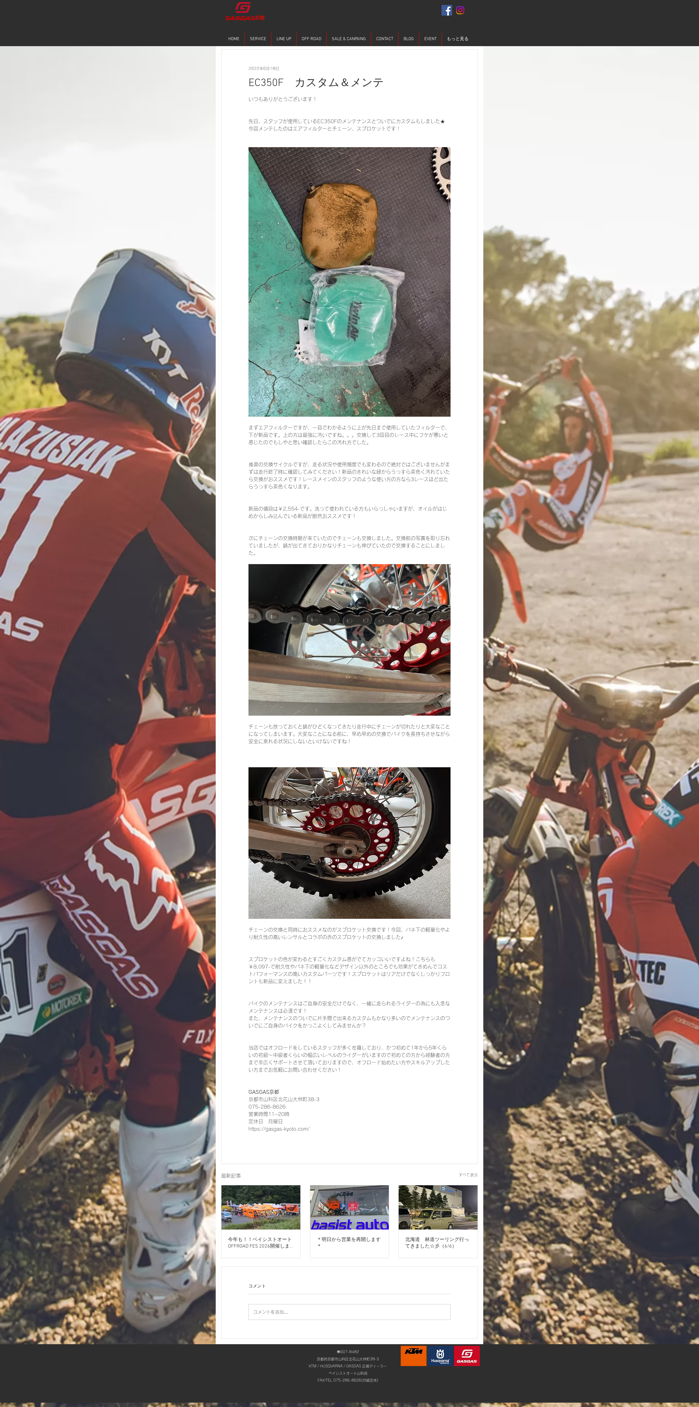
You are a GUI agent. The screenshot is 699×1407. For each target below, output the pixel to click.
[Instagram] (460, 10)
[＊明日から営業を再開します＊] (349, 1207)
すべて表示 (468, 1175)
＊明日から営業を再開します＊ (349, 1243)
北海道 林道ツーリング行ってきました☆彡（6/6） (437, 1243)
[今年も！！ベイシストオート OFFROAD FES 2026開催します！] (260, 1207)
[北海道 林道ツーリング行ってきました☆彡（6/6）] (438, 1207)
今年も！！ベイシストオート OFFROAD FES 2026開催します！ (260, 1243)
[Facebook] (447, 10)
